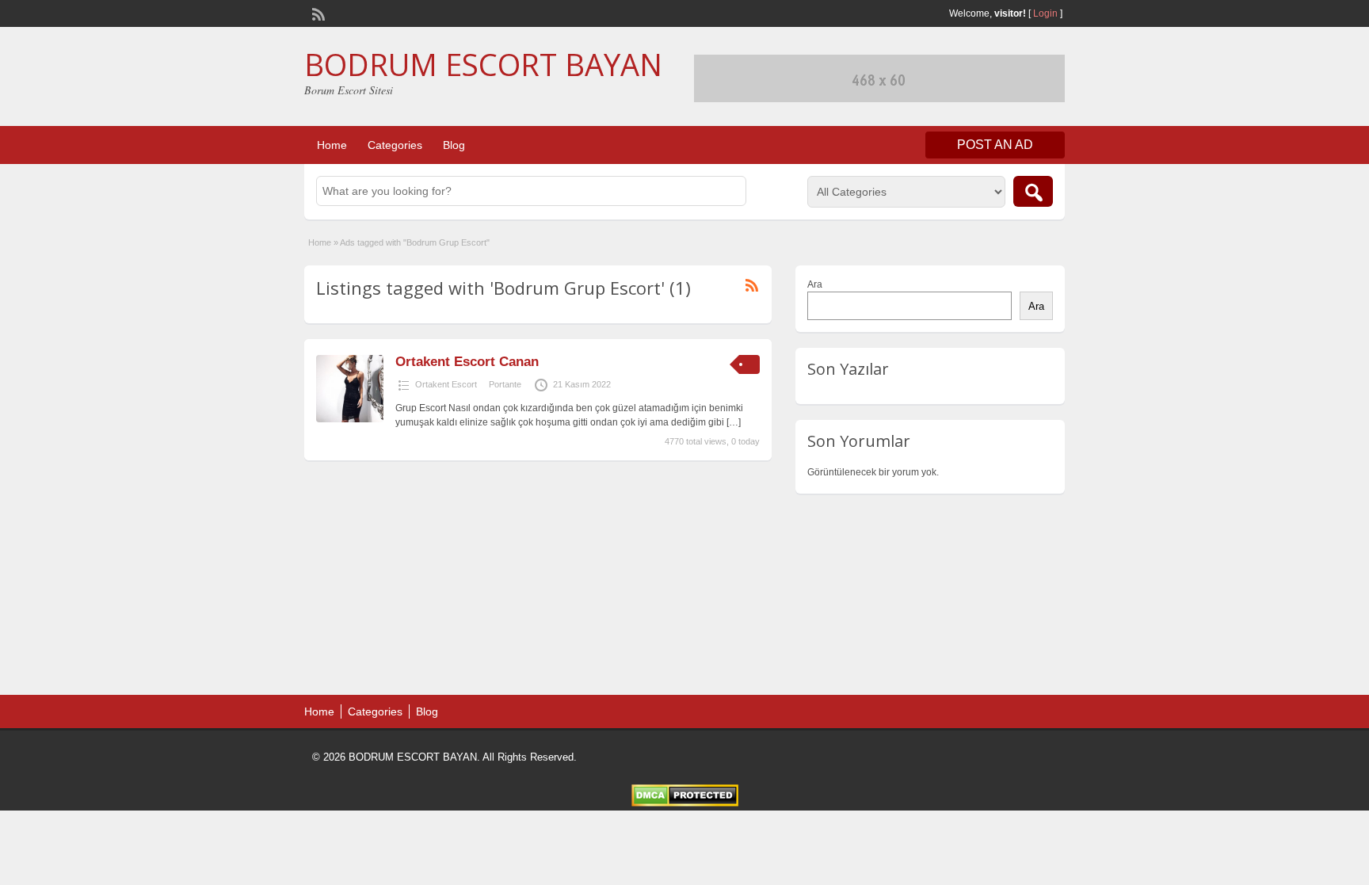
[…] (733, 422)
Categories (395, 145)
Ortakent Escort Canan (467, 361)
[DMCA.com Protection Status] (684, 803)
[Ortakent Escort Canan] (349, 419)
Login (1045, 13)
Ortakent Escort (446, 384)
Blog (454, 145)
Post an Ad (995, 144)
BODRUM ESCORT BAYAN (483, 64)
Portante (505, 384)
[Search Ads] (1033, 191)
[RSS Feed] (317, 12)
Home (332, 145)
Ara (814, 284)
